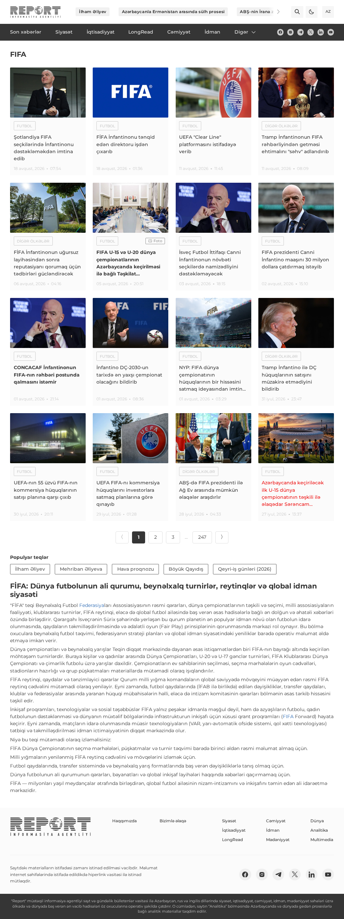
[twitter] (310, 32)
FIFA (288, 716)
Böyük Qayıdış (186, 569)
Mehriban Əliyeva (81, 569)
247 (202, 537)
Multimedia (321, 839)
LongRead (232, 839)
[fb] (280, 32)
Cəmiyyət (276, 820)
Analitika (319, 830)
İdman (273, 830)
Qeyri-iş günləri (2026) (244, 569)
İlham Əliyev (92, 11)
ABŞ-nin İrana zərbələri (265, 11)
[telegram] (300, 32)
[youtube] (331, 32)
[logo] (35, 12)
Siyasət (229, 820)
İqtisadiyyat (234, 830)
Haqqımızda (124, 820)
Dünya (317, 820)
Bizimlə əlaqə (173, 820)
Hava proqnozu (135, 569)
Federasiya (91, 605)
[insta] (290, 32)
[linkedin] (320, 32)
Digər (241, 32)
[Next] (274, 11)
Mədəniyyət (278, 839)
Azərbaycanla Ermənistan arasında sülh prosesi (173, 11)
